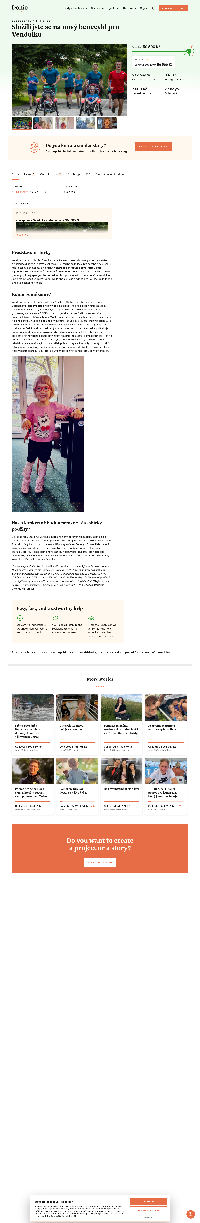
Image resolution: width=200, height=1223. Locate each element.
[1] (22, 123)
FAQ (88, 174)
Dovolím (148, 1201)
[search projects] (153, 8)
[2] (43, 123)
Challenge (74, 174)
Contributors (50, 174)
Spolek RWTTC (20, 192)
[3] (64, 123)
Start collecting (174, 8)
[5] (107, 123)
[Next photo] (123, 79)
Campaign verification (110, 174)
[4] (86, 123)
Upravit (147, 1218)
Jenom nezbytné (149, 1210)
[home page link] (20, 8)
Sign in (144, 8)
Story (15, 174)
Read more (22, 234)
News (29, 174)
